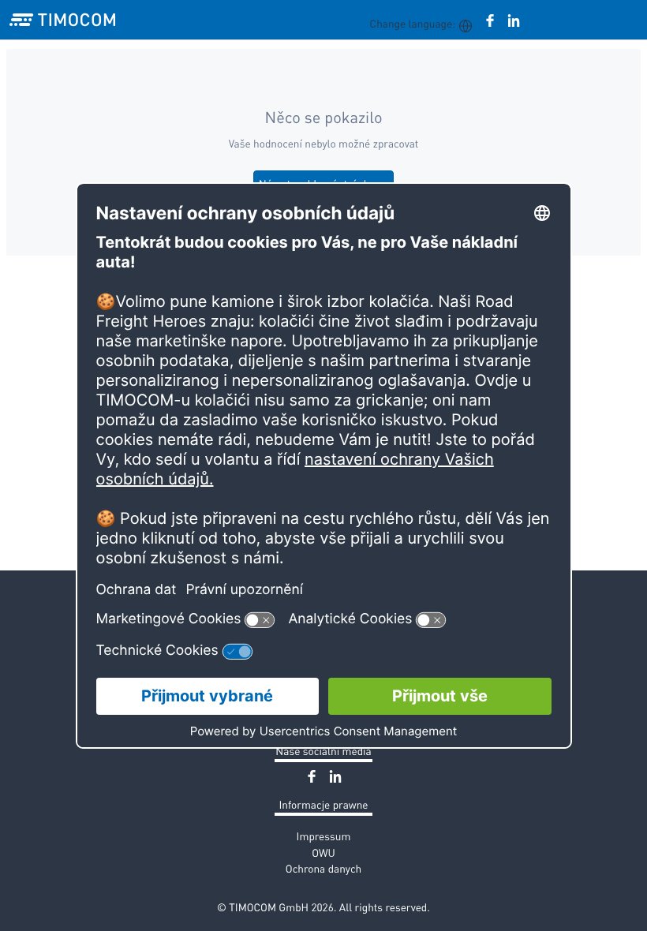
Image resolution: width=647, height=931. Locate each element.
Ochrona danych (323, 868)
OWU (323, 852)
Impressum (324, 835)
